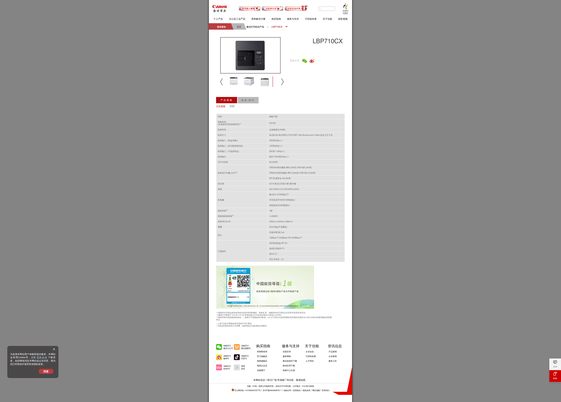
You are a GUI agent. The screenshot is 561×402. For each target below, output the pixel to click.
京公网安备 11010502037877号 (247, 390)
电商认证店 (262, 365)
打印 (232, 106)
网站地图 (316, 390)
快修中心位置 (289, 370)
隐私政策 (42, 357)
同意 (46, 371)
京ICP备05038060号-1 (272, 390)
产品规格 (226, 100)
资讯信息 (335, 345)
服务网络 (287, 356)
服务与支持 (293, 18)
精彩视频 (343, 18)
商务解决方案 (258, 18)
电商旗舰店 (262, 360)
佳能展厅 (261, 370)
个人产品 (218, 18)
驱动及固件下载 (290, 360)
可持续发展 (311, 18)
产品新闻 (333, 351)
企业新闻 (333, 356)
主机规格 (220, 106)
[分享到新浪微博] (312, 61)
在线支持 (287, 351)
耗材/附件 (248, 100)
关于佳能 (327, 18)
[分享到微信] (304, 61)
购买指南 (276, 18)
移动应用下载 (289, 365)
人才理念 (310, 360)
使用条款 (297, 390)
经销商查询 (262, 351)
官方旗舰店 (262, 356)
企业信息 (310, 351)
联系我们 (326, 390)
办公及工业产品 (237, 18)
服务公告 (333, 360)
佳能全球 (287, 390)
